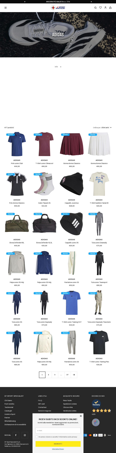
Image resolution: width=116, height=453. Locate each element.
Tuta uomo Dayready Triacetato (99, 322)
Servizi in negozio (44, 411)
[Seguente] (74, 375)
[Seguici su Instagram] (25, 435)
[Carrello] (110, 8)
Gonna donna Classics (71, 163)
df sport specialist (14, 396)
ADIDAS (16, 160)
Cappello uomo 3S (72, 243)
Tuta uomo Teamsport (99, 282)
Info (56, 67)
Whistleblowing (10, 421)
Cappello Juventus (72, 203)
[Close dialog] (81, 416)
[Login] (105, 8)
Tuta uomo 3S (17, 322)
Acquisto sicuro (71, 396)
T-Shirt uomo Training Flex (99, 362)
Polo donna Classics (16, 203)
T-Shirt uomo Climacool (44, 163)
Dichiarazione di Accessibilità (15, 424)
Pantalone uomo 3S (71, 282)
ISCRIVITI (58, 444)
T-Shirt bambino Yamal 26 (99, 203)
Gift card (41, 404)
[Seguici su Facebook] (16, 435)
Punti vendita (9, 404)
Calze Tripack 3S (44, 203)
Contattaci (42, 407)
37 (67, 375)
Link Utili (42, 396)
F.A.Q (40, 400)
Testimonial (9, 407)
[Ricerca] (95, 8)
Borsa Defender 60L (17, 243)
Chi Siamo (8, 400)
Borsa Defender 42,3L (44, 243)
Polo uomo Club (17, 163)
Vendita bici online (69, 411)
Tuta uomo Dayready (44, 322)
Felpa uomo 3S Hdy (17, 282)
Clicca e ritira (68, 407)
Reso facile (67, 400)
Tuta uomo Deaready (99, 243)
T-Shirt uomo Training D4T (72, 322)
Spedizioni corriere (70, 404)
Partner (7, 418)
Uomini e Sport (10, 414)
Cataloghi (8, 411)
